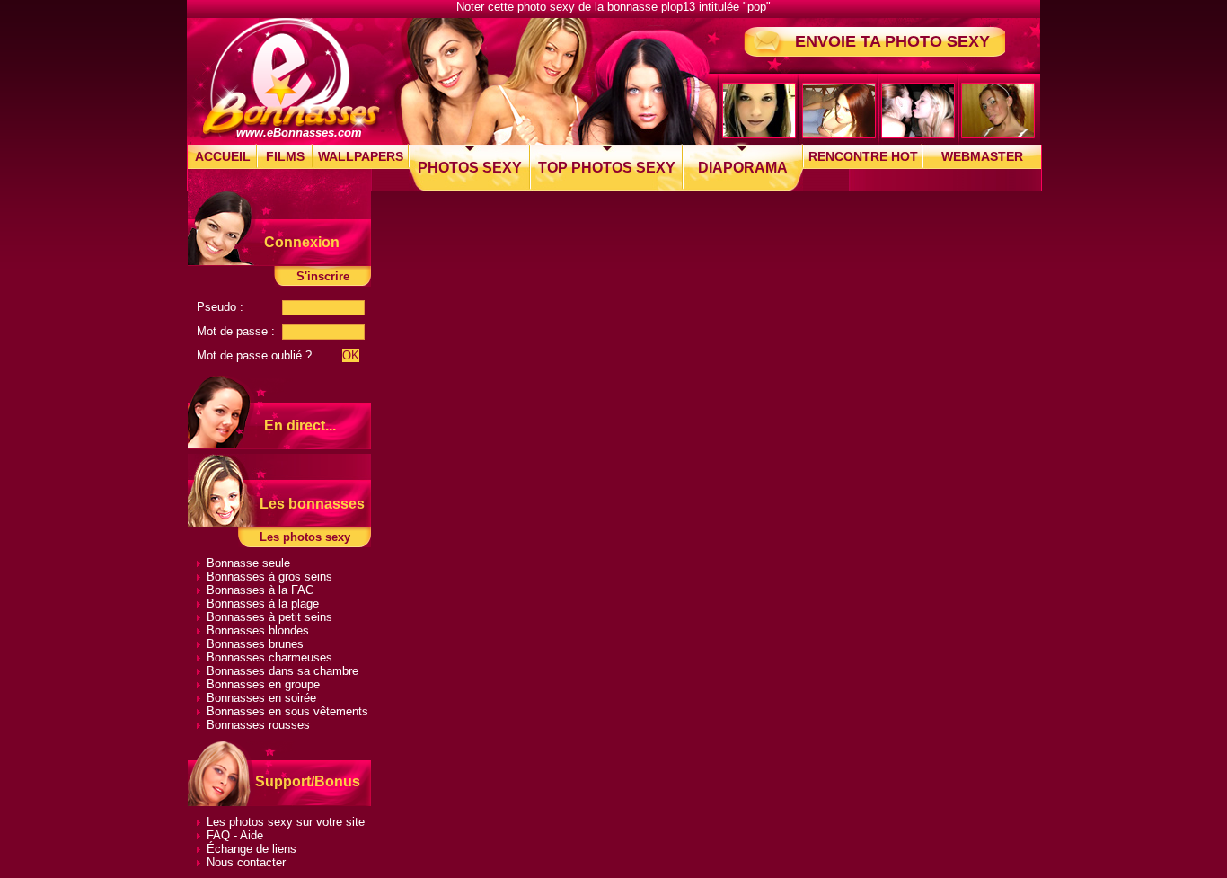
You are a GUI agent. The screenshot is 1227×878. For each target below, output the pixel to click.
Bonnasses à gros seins (269, 576)
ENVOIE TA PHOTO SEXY (892, 41)
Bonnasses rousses (258, 725)
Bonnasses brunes (255, 644)
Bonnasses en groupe (263, 684)
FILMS (285, 156)
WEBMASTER (982, 156)
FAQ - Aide (235, 835)
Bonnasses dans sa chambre (282, 671)
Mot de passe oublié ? (254, 355)
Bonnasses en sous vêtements (287, 711)
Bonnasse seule (248, 563)
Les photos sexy (305, 537)
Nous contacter (246, 862)
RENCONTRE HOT (863, 156)
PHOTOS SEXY (470, 167)
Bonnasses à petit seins (269, 617)
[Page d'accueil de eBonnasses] (291, 77)
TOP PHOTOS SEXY (606, 167)
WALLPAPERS (360, 156)
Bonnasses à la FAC (260, 590)
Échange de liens (251, 849)
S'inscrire (322, 276)
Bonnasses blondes (258, 630)
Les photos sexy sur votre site (286, 822)
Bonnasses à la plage (263, 603)
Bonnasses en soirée (261, 698)
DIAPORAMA (743, 167)
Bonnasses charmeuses (269, 657)
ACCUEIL (223, 156)
